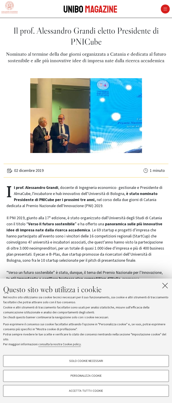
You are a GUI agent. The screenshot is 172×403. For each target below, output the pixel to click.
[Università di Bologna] (9, 8)
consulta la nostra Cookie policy (59, 344)
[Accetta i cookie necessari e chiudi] (165, 285)
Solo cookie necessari (86, 361)
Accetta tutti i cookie (86, 391)
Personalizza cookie (86, 376)
